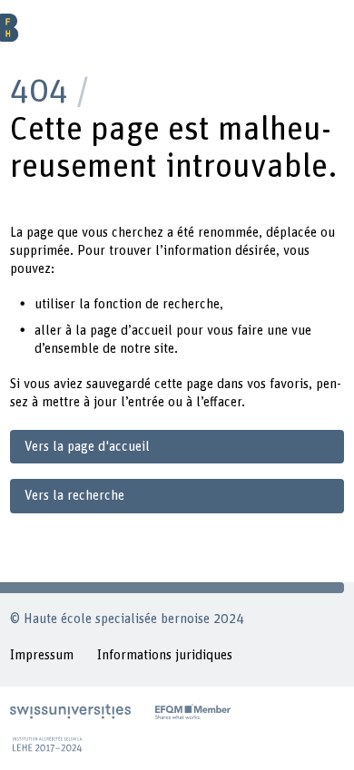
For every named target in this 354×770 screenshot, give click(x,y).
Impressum (42, 655)
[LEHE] (47, 743)
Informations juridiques (164, 655)
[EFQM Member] (193, 711)
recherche (191, 304)
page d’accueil (131, 330)
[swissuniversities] (70, 711)
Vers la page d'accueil (87, 446)
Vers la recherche (74, 495)
